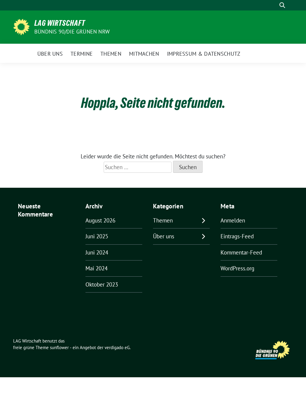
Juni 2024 (96, 252)
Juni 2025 (96, 236)
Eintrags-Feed (237, 236)
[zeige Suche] (282, 5)
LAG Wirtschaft (59, 23)
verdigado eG (117, 347)
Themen (163, 220)
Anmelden (233, 220)
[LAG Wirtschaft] (21, 26)
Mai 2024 (96, 268)
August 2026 (100, 220)
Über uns (163, 236)
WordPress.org (237, 268)
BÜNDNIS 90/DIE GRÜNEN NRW (72, 31)
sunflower (59, 347)
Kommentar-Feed (241, 252)
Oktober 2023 (101, 284)
